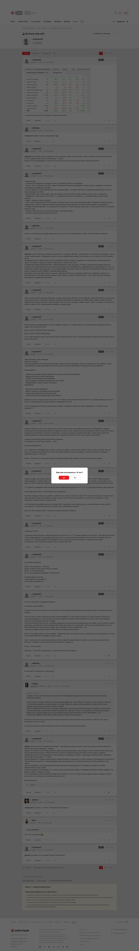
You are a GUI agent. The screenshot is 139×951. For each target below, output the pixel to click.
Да (64, 478)
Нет (75, 478)
